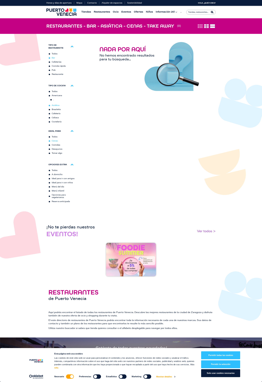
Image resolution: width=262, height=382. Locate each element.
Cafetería (56, 114)
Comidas (56, 145)
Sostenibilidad (134, 3)
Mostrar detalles (164, 376)
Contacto (92, 3)
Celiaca (55, 118)
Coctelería (56, 122)
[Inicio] (61, 12)
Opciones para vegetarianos (59, 196)
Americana (57, 96)
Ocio (116, 12)
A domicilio (57, 175)
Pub (54, 70)
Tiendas (86, 12)
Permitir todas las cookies (220, 355)
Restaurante (57, 74)
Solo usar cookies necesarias (221, 373)
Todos (54, 54)
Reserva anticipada (61, 202)
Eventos (126, 12)
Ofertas (138, 12)
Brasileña (56, 110)
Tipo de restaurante (55, 46)
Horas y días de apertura (59, 3)
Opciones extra (57, 164)
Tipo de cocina (57, 85)
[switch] (97, 376)
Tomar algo (57, 153)
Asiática (55, 105)
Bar (53, 58)
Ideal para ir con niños (62, 183)
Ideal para (54, 131)
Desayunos (57, 149)
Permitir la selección (220, 364)
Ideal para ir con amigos (63, 179)
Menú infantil (58, 191)
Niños (149, 12)
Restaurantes (102, 12)
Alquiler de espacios (112, 3)
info (56, 368)
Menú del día (58, 187)
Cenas (55, 141)
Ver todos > (206, 231)
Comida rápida (59, 66)
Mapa (79, 3)
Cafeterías (56, 62)
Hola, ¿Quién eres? (207, 3)
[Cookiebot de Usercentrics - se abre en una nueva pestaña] (36, 377)
